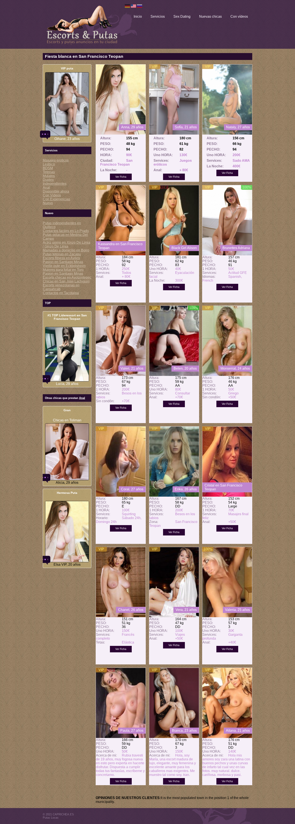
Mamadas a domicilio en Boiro (66, 250)
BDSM (48, 168)
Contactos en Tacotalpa (61, 293)
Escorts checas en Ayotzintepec (67, 277)
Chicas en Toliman (67, 420)
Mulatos (49, 176)
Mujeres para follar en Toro (63, 270)
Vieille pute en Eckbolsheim (64, 266)
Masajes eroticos (56, 160)
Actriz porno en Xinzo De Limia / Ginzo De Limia (66, 244)
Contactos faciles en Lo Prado (66, 231)
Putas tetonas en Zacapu (62, 254)
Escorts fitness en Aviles (61, 258)
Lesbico (49, 164)
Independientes (55, 183)
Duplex (48, 180)
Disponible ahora (56, 191)
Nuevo (48, 203)
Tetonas (49, 172)
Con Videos (52, 195)
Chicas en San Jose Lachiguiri (66, 281)
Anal (46, 187)
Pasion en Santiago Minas (63, 262)
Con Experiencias (56, 199)
